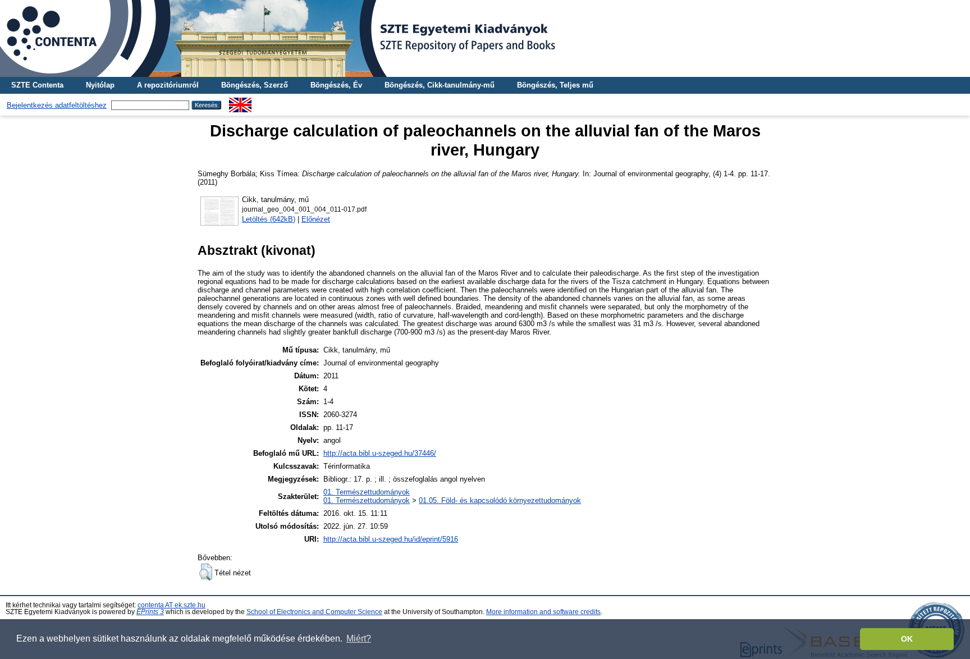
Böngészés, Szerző (254, 85)
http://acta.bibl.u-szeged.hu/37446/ (379, 453)
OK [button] (907, 638)
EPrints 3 (150, 611)
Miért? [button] (358, 638)
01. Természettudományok (366, 492)
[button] (205, 572)
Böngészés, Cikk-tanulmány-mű (440, 85)
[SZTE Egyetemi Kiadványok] (485, 38)
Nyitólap (100, 85)
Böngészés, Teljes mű (555, 85)
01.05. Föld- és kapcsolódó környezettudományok (500, 500)
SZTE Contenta (37, 85)
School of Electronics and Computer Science (314, 611)
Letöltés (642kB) (268, 219)
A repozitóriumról (168, 85)
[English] (240, 102)
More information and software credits (543, 611)
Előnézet (315, 219)
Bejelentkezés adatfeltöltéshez (57, 105)
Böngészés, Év (336, 85)
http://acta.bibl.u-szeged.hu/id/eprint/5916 (390, 539)
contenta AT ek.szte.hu (171, 605)
